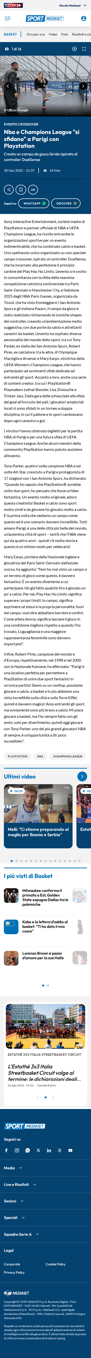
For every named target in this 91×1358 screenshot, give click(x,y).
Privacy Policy (14, 1272)
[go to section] (82, 776)
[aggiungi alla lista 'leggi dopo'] (21, 190)
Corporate (12, 1264)
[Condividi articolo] (9, 190)
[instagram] (17, 1150)
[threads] (59, 1150)
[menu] (7, 18)
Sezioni (10, 1200)
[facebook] (6, 1150)
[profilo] (83, 18)
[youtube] (70, 1150)
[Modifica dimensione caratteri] (33, 190)
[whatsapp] (27, 1150)
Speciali (10, 1217)
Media (9, 1167)
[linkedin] (49, 1150)
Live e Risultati (16, 1184)
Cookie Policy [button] (56, 1264)
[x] (38, 1150)
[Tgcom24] (13, 5)
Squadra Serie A (18, 1234)
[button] (46, 18)
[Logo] (46, 18)
